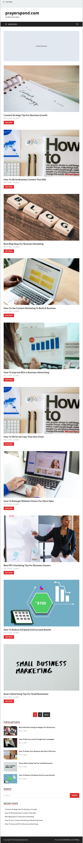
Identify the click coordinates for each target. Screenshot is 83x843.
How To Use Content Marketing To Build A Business (30, 308)
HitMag (76, 840)
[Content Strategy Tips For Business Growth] (41, 88)
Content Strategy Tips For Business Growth (25, 115)
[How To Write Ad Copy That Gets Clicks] (41, 410)
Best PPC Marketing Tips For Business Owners (27, 565)
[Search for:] (41, 795)
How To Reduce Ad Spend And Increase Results (27, 629)
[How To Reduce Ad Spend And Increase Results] (41, 603)
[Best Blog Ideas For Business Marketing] (41, 217)
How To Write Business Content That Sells (25, 179)
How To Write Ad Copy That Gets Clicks (24, 436)
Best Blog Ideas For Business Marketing (23, 243)
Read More (8, 122)
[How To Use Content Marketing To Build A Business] (41, 281)
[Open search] (77, 24)
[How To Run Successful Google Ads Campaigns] (10, 739)
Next (46, 715)
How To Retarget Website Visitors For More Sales (29, 501)
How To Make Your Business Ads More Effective (37, 751)
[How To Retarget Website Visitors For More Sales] (41, 474)
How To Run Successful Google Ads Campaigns (36, 739)
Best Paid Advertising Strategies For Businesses (37, 727)
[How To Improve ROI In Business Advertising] (41, 346)
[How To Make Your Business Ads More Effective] (10, 751)
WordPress (67, 840)
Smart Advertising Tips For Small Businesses (26, 693)
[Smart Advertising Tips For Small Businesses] (41, 667)
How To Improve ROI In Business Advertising (26, 372)
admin (17, 118)
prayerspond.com (22, 13)
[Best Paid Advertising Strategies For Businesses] (10, 727)
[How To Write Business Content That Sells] (41, 153)
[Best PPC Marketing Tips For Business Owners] (41, 538)
